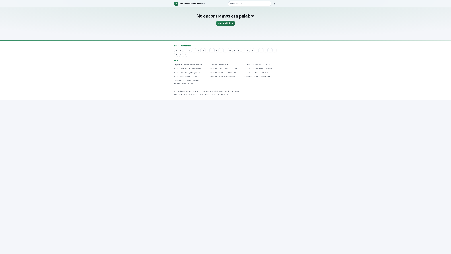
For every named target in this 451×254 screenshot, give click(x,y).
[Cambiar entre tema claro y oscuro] (275, 4)
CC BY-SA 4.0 (223, 94)
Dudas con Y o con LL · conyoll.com (222, 72)
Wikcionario (206, 94)
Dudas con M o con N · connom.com (223, 68)
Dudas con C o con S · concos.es (186, 76)
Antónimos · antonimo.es (219, 64)
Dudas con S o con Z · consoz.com (222, 76)
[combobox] (249, 3)
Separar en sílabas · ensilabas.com (188, 64)
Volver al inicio (225, 23)
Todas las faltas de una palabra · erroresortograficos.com (187, 81)
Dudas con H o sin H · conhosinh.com (189, 68)
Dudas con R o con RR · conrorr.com (258, 68)
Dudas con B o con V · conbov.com (257, 64)
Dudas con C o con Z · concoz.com (257, 76)
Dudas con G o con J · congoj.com (187, 72)
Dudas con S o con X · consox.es (256, 72)
